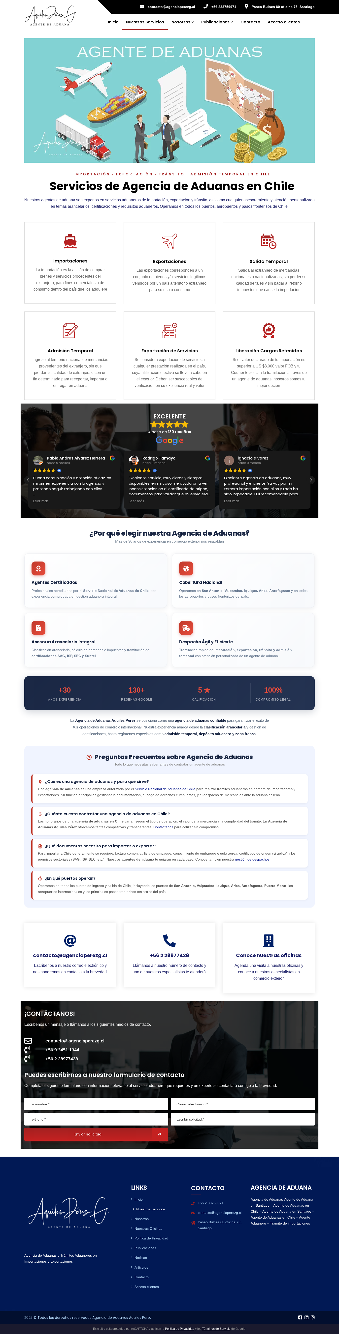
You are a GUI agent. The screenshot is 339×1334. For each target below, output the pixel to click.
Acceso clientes (284, 22)
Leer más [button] (41, 501)
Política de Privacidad (151, 1238)
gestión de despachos (252, 859)
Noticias (141, 1258)
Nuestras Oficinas (148, 1229)
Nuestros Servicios (145, 22)
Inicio (113, 22)
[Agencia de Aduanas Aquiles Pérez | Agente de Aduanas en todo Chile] (50, 15)
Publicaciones (215, 22)
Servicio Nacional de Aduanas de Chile (165, 789)
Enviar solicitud (88, 1134)
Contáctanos (163, 827)
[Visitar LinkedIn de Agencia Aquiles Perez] (306, 1318)
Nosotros (180, 22)
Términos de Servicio (216, 1329)
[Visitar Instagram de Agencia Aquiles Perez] (313, 1318)
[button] (310, 480)
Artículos (141, 1267)
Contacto (250, 22)
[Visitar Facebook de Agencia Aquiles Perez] (300, 1318)
